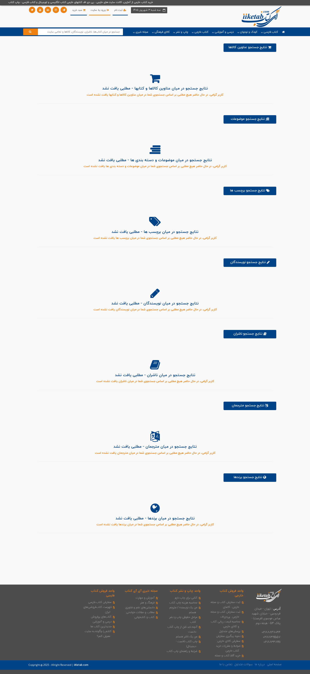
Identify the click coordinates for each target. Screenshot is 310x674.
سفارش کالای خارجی (228, 641)
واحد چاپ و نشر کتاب (185, 591)
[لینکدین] (48, 10)
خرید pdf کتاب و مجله (227, 656)
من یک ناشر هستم (186, 637)
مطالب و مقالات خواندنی (140, 612)
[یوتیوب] (40, 10)
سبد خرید (77, 10)
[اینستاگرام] (56, 10)
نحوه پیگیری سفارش (228, 636)
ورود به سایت (98, 10)
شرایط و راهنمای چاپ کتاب (182, 651)
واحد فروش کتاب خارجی (231, 593)
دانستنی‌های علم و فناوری (140, 607)
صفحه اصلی (274, 664)
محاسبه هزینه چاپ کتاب (183, 603)
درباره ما (260, 664)
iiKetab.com (81, 665)
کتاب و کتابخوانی (144, 617)
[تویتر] (32, 10)
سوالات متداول (244, 664)
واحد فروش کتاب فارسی (103, 593)
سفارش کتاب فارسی (100, 602)
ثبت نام (118, 10)
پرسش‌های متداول (229, 631)
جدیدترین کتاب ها (101, 626)
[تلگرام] (64, 10)
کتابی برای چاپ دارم (186, 598)
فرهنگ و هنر (147, 603)
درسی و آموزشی (102, 622)
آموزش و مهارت (145, 598)
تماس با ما (225, 664)
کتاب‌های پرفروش (101, 617)
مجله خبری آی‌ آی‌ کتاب (141, 591)
